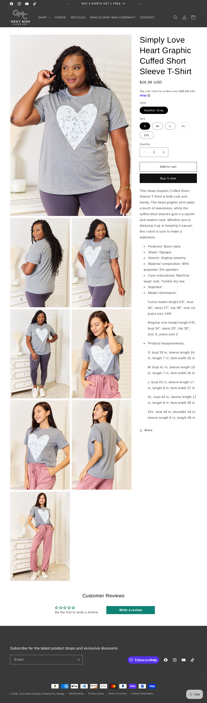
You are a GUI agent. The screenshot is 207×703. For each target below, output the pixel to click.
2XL (147, 135)
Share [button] (148, 430)
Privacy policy (96, 693)
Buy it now (168, 178)
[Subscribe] (78, 659)
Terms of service (117, 693)
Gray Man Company (31, 693)
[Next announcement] (139, 4)
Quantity (145, 144)
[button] (44, 17)
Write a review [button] (130, 610)
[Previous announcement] (67, 4)
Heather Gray (154, 110)
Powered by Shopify (54, 693)
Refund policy (76, 693)
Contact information (142, 693)
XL (186, 127)
